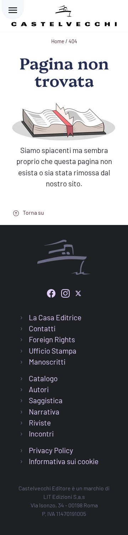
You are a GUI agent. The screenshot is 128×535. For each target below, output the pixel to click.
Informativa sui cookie (63, 461)
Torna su (33, 212)
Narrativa (44, 411)
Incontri (41, 433)
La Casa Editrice (55, 317)
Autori (39, 389)
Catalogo (43, 378)
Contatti (42, 328)
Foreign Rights (52, 339)
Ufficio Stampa (52, 350)
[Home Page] (64, 14)
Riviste (40, 422)
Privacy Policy (51, 450)
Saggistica (46, 400)
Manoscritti (47, 361)
